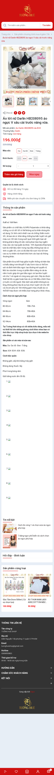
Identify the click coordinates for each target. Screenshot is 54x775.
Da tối (25, 151)
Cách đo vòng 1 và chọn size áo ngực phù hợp (34, 526)
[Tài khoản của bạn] (37, 771)
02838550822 (6, 653)
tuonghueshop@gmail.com (12, 646)
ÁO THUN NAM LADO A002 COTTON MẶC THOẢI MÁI (37, 601)
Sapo (32, 692)
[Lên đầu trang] (50, 762)
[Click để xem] (27, 70)
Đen (31, 151)
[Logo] (27, 703)
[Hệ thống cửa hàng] (27, 771)
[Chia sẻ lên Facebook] (15, 113)
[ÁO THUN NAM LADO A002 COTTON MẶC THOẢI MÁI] (39, 585)
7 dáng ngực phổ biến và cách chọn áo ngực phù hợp (33, 537)
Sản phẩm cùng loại (14, 568)
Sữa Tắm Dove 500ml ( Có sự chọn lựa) (14, 600)
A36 (30, 159)
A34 (19, 158)
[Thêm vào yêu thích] (48, 91)
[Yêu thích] (16, 771)
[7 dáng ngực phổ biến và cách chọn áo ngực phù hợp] (10, 541)
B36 (35, 158)
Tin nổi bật (9, 519)
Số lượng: (7, 166)
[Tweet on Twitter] (23, 113)
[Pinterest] (19, 113)
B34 (24, 159)
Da (19, 151)
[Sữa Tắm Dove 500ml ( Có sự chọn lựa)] (14, 585)
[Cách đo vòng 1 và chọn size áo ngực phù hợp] (10, 528)
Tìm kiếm (46, 25)
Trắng (38, 151)
